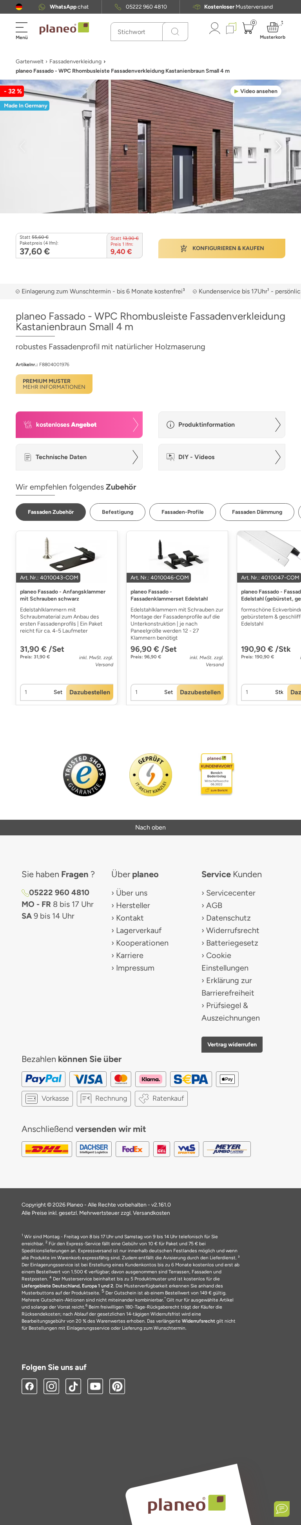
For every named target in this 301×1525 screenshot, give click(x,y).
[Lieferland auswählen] (19, 7)
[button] (19, 7)
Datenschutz (228, 918)
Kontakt (130, 918)
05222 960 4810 (146, 7)
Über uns (131, 892)
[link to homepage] (64, 28)
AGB (214, 905)
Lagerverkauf (138, 930)
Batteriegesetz (232, 943)
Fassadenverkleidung (75, 61)
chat (69, 7)
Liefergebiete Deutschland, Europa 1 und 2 (67, 1286)
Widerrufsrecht (232, 930)
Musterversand (238, 7)
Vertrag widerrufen (232, 1044)
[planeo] (186, 1504)
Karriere (129, 955)
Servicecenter (231, 892)
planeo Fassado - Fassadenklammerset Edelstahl (169, 595)
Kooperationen (142, 943)
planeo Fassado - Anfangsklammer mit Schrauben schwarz (62, 595)
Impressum (135, 968)
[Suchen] (175, 32)
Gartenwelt (30, 61)
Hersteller (133, 905)
